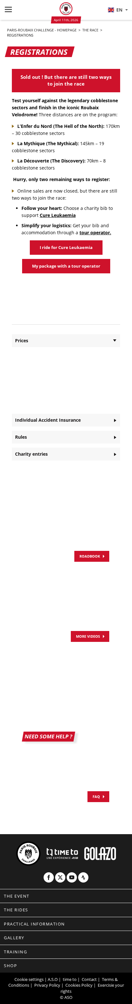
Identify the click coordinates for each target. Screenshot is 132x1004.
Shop (10, 965)
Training (15, 952)
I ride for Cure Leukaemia (66, 247)
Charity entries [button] (31, 454)
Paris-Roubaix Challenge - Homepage (42, 30)
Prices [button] (21, 340)
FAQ (96, 796)
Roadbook (89, 556)
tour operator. (95, 232)
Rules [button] (21, 437)
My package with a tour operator (66, 266)
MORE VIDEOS (88, 636)
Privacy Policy (47, 985)
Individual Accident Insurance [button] (48, 420)
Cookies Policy (79, 985)
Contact (89, 979)
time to (70, 979)
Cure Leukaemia (58, 215)
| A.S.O (51, 979)
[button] (117, 10)
